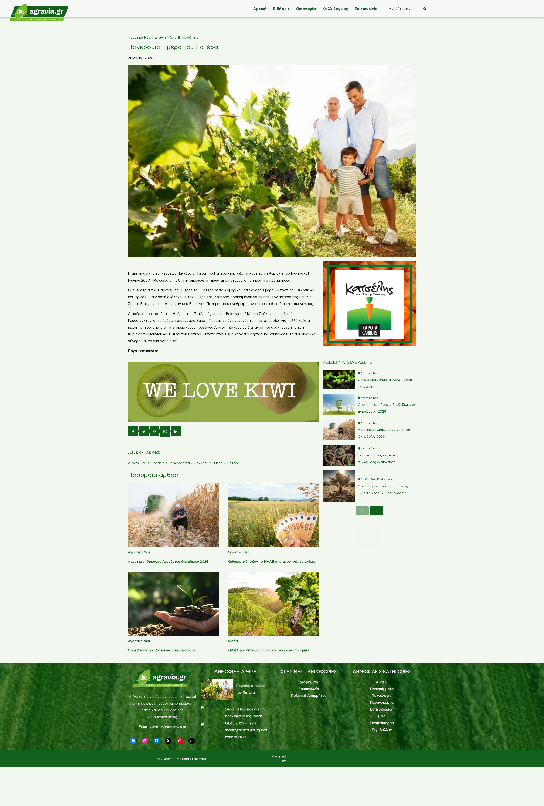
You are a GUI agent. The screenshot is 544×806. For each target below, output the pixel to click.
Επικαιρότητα (188, 37)
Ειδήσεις (281, 8)
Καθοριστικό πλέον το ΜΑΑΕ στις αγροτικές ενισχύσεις (272, 561)
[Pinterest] (180, 741)
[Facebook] (133, 741)
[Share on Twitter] (144, 431)
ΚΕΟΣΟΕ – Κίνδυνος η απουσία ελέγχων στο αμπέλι (269, 650)
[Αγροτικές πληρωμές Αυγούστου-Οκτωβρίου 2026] (173, 515)
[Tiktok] (191, 741)
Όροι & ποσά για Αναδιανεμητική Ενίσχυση (162, 650)
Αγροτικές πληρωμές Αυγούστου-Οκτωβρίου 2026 (168, 561)
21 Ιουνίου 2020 (140, 58)
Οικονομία (306, 8)
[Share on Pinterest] (154, 431)
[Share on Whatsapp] (165, 431)
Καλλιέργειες (335, 8)
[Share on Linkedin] (176, 431)
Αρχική (259, 8)
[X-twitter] (168, 741)
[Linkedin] (156, 741)
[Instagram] (145, 741)
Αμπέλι (233, 640)
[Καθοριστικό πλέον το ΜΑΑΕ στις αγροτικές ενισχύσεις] (273, 515)
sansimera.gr (148, 351)
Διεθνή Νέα (164, 37)
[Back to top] (534, 796)
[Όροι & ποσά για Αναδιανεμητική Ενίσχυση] (173, 604)
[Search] (424, 8)
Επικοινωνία (366, 8)
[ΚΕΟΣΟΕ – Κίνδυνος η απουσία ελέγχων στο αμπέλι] (273, 604)
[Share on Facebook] (133, 431)
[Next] (377, 510)
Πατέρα (233, 463)
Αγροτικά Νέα (139, 37)
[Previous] (362, 510)
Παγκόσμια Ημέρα (191, 273)
